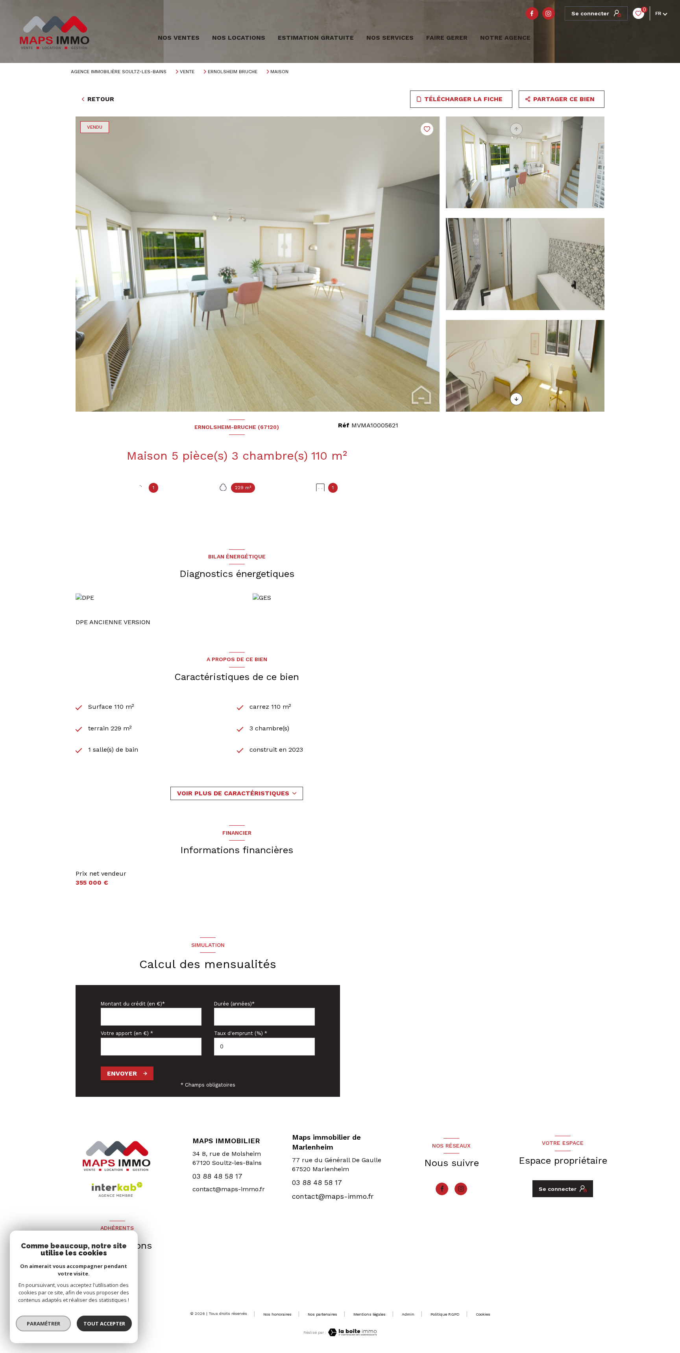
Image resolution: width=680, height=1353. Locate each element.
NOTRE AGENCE (505, 38)
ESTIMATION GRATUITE (316, 38)
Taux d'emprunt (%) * (240, 1033)
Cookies (483, 1314)
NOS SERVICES (390, 38)
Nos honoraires (277, 1314)
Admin (408, 1314)
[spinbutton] (264, 1046)
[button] (516, 399)
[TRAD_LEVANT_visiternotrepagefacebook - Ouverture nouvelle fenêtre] (532, 13)
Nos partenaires (322, 1314)
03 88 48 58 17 (217, 1176)
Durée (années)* (234, 1004)
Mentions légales (369, 1314)
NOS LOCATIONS (238, 38)
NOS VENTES (178, 38)
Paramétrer (43, 1323)
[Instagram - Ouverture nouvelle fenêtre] (548, 13)
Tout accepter (104, 1323)
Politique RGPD (445, 1314)
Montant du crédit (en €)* (133, 1004)
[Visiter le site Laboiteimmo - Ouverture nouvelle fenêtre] (351, 1332)
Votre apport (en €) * (127, 1033)
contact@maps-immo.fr (228, 1189)
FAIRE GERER (447, 38)
